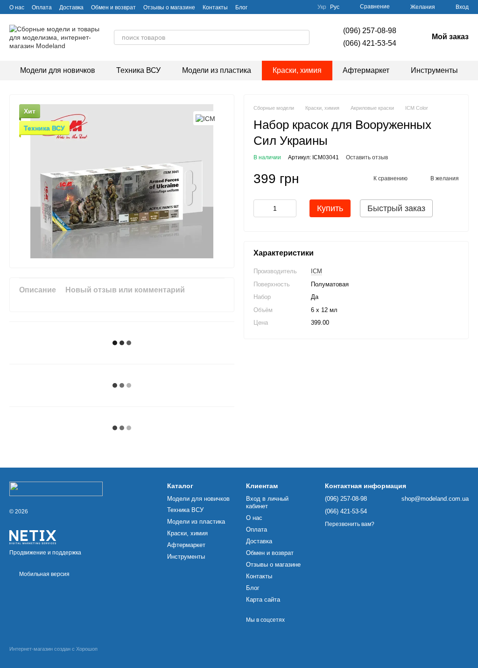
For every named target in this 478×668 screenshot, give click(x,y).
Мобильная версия (44, 574)
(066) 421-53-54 (369, 43)
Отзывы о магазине (169, 7)
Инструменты (434, 70)
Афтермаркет (366, 70)
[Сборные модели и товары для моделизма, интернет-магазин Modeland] (56, 488)
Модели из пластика (216, 70)
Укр (321, 7)
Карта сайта (263, 599)
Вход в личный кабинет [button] (267, 502)
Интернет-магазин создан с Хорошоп (53, 649)
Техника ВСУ (138, 70)
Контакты (215, 7)
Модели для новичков (57, 70)
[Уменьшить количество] (260, 208)
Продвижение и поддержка (45, 552)
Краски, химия (297, 70)
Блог (241, 7)
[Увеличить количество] (289, 208)
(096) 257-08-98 (369, 31)
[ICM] (205, 118)
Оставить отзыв (367, 157)
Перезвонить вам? (349, 524)
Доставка (71, 7)
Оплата (42, 7)
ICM (316, 271)
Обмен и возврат (113, 7)
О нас (16, 7)
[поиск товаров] (302, 37)
